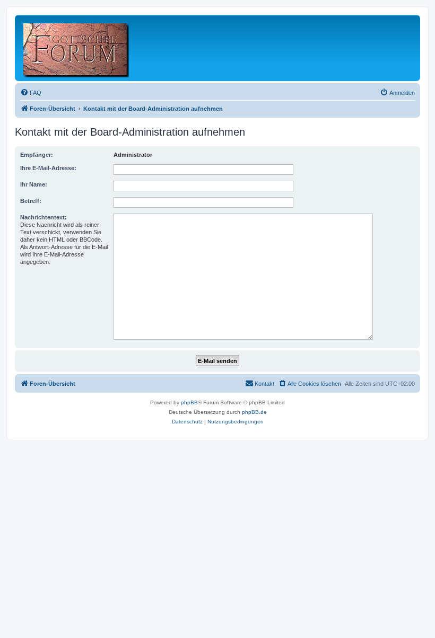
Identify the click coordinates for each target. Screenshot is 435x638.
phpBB (189, 402)
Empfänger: (36, 155)
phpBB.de (254, 412)
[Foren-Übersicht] (77, 47)
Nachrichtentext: (43, 217)
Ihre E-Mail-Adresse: (48, 168)
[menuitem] (30, 92)
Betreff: (30, 201)
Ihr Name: (33, 184)
